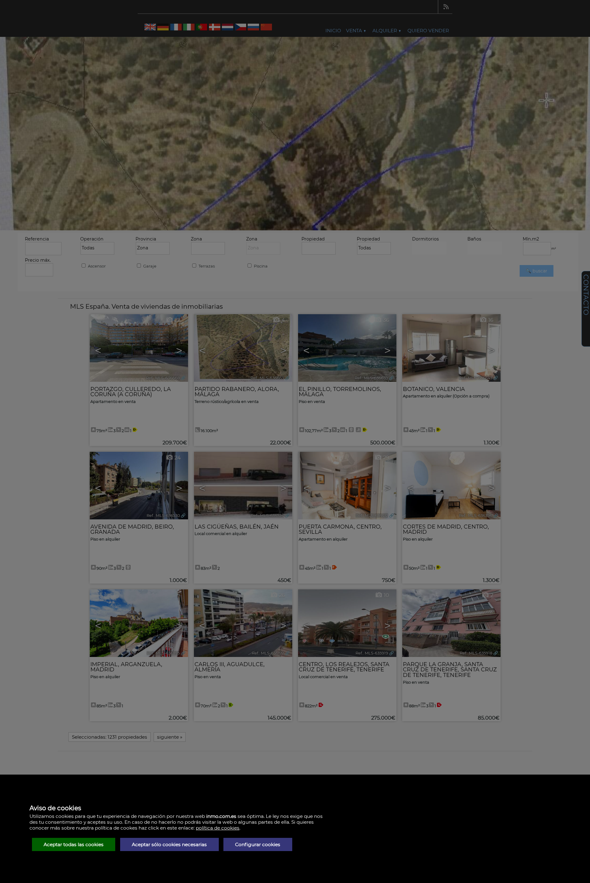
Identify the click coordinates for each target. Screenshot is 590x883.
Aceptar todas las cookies (74, 844)
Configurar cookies (257, 844)
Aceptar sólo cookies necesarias (169, 844)
